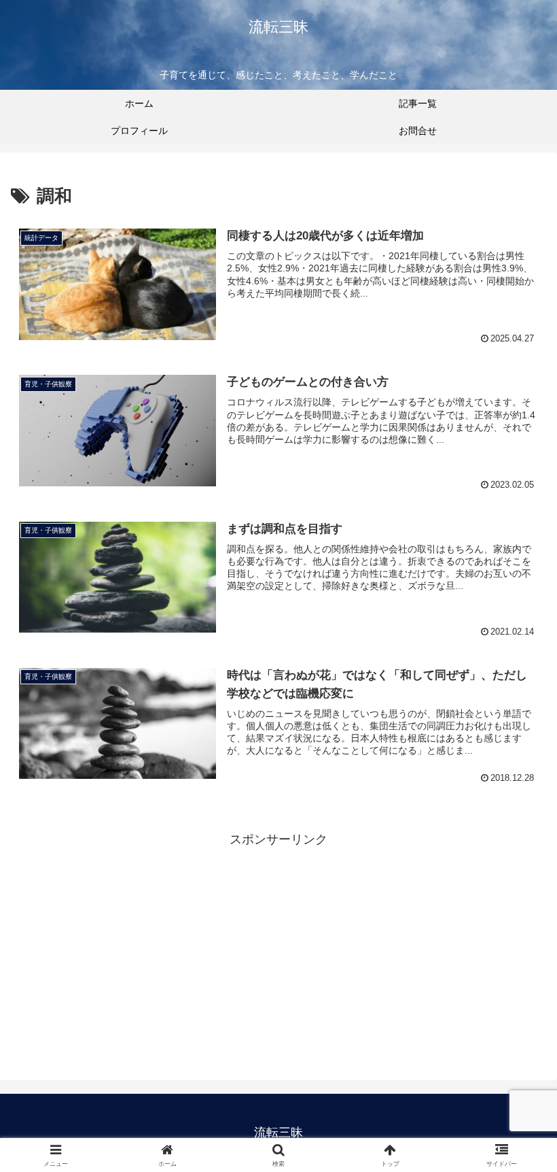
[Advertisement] (278, 946)
